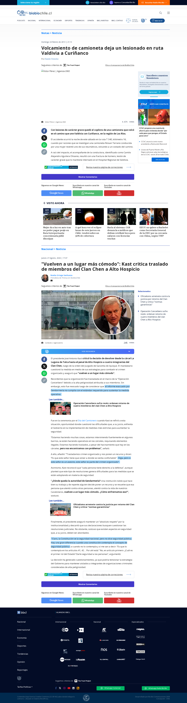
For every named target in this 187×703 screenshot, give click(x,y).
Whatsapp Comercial (112, 688)
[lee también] (61, 408)
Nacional (32, 20)
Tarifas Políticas (24, 687)
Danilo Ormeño (52, 59)
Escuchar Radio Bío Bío (154, 2)
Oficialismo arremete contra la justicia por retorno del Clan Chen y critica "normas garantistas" (103, 505)
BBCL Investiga (103, 20)
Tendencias (79, 20)
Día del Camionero (87, 420)
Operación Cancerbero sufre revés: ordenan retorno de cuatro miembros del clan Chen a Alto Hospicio (101, 404)
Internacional (45, 20)
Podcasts (21, 20)
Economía (58, 20)
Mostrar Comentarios (87, 177)
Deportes (68, 20)
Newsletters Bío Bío (97, 2)
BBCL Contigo (117, 20)
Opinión (90, 20)
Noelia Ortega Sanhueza (61, 275)
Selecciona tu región (29, 2)
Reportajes (22, 670)
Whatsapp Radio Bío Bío (157, 688)
